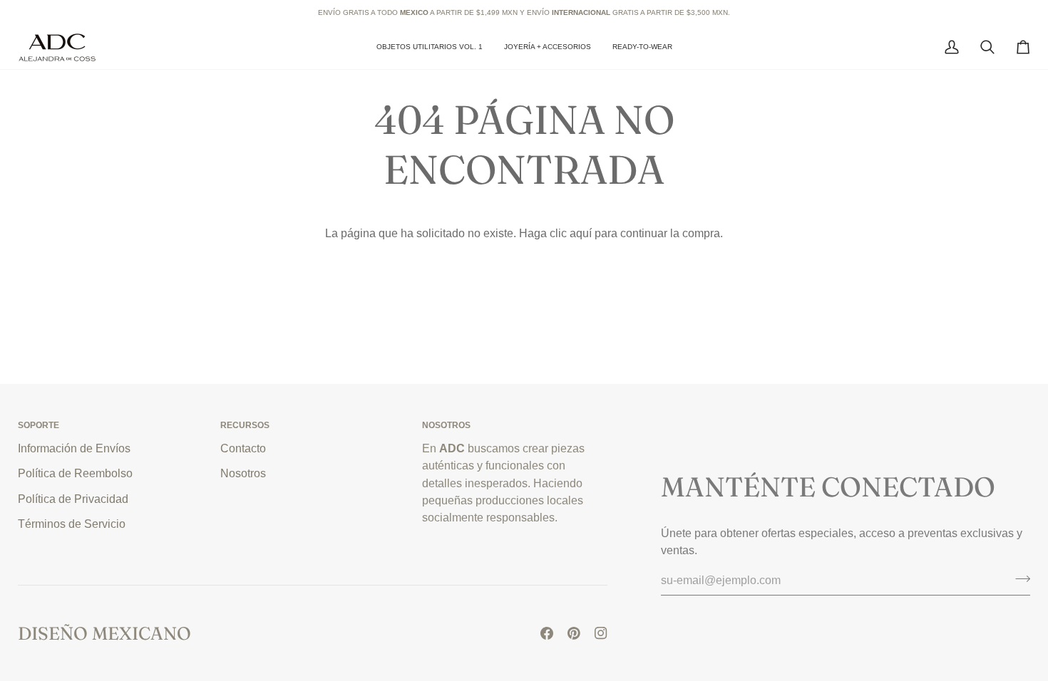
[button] (547, 47)
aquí (581, 233)
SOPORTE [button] (38, 425)
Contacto (243, 448)
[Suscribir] (1018, 578)
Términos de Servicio (71, 523)
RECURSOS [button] (244, 425)
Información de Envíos (74, 448)
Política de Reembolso (75, 473)
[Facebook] (546, 633)
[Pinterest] (573, 633)
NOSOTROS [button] (446, 425)
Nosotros (243, 473)
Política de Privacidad (73, 498)
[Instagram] (601, 633)
